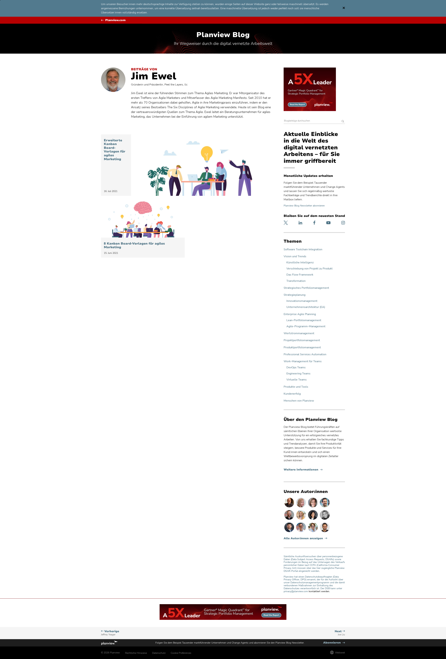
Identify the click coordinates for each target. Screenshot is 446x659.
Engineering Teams (298, 373)
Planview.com (115, 20)
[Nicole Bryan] (313, 507)
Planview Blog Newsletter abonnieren (304, 205)
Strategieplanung (294, 295)
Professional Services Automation (305, 354)
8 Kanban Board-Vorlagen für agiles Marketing (134, 245)
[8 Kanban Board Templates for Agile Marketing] (143, 219)
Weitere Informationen (303, 469)
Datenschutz (159, 653)
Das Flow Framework (299, 274)
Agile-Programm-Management (305, 326)
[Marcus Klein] (301, 532)
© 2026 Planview (110, 652)
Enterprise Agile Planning (300, 314)
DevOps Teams (296, 367)
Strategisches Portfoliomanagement (306, 288)
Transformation (296, 281)
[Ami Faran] (289, 532)
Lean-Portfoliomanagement (303, 320)
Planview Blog (223, 35)
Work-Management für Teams (303, 361)
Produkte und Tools (296, 387)
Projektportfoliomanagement (302, 340)
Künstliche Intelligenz (300, 262)
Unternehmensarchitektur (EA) (305, 307)
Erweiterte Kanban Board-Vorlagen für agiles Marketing (114, 150)
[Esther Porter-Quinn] (324, 519)
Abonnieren (334, 642)
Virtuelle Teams (296, 379)
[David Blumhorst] (289, 507)
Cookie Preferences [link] (181, 653)
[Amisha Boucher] (313, 519)
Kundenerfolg (292, 393)
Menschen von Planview (299, 400)
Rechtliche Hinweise (136, 653)
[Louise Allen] (313, 532)
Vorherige (110, 633)
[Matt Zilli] (289, 519)
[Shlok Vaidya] (324, 532)
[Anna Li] (301, 519)
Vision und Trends (295, 256)
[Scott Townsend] (324, 507)
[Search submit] (343, 121)
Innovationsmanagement (301, 301)
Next (340, 633)
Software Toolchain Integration (303, 249)
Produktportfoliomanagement (302, 347)
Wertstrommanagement (299, 333)
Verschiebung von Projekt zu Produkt (309, 268)
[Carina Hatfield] (301, 507)
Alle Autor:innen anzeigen (303, 538)
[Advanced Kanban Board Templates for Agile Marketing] (201, 165)
